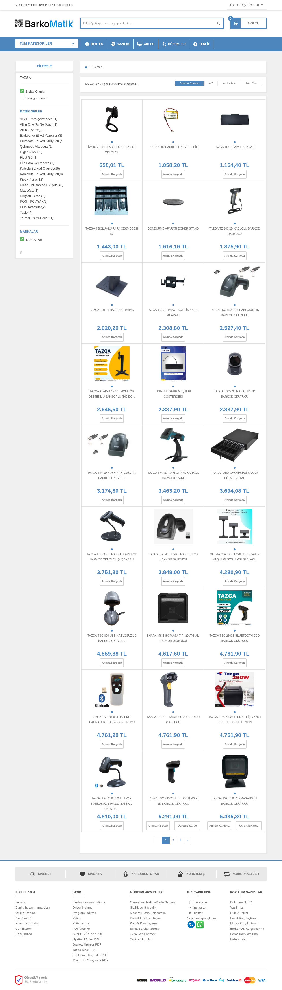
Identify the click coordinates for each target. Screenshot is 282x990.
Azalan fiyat (229, 83)
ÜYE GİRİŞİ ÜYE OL (245, 5)
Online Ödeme (25, 913)
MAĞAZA (95, 874)
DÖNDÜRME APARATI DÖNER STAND (173, 228)
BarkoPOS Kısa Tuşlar (145, 918)
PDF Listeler (81, 923)
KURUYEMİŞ (195, 874)
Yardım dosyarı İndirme (89, 902)
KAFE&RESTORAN (145, 874)
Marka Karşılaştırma (244, 923)
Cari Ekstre (23, 928)
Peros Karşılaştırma (244, 934)
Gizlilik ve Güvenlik (143, 907)
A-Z (211, 83)
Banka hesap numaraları (32, 907)
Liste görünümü (36, 98)
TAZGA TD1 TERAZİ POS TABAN (112, 310)
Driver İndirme (83, 907)
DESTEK (97, 44)
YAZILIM (123, 44)
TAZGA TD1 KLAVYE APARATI (234, 147)
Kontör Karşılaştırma (144, 923)
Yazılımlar (237, 907)
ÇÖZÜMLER (177, 44)
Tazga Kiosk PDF (84, 949)
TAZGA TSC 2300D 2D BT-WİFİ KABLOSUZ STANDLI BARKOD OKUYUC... (111, 804)
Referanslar (238, 939)
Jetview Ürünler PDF (87, 944)
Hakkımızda (23, 934)
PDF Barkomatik (26, 923)
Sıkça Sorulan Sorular (145, 928)
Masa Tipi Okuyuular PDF (90, 960)
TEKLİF (204, 44)
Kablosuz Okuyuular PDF (90, 955)
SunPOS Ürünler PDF (88, 934)
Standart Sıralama (189, 83)
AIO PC (149, 44)
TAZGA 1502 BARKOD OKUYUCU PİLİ (173, 147)
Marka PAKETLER (246, 874)
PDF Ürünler (81, 928)
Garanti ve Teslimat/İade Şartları (152, 902)
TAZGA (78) (34, 239)
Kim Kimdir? (23, 918)
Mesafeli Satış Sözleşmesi (148, 913)
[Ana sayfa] (86, 67)
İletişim (20, 902)
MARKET (44, 874)
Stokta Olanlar (35, 91)
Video (77, 918)
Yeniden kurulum (141, 939)
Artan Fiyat (251, 83)
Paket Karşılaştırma (244, 918)
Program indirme (84, 913)
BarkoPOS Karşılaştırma (247, 928)
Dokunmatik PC (241, 902)
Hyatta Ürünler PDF (86, 939)
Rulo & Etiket (239, 913)
